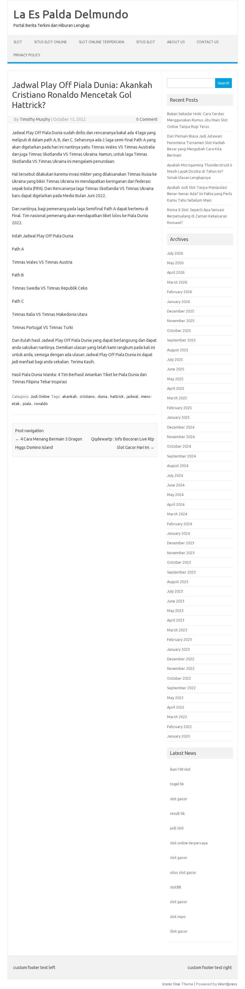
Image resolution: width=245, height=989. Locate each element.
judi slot (177, 828)
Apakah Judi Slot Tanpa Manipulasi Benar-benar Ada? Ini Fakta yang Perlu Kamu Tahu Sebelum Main (199, 193)
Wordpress (227, 984)
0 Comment (146, 119)
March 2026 (177, 282)
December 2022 (180, 659)
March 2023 (177, 630)
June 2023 (175, 601)
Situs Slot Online (50, 42)
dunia (102, 396)
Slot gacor (179, 931)
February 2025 (179, 408)
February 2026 (179, 292)
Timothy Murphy (35, 119)
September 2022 (181, 688)
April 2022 (175, 707)
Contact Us (207, 42)
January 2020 (178, 736)
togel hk (177, 784)
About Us (176, 42)
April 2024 (175, 504)
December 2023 (180, 543)
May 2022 (175, 698)
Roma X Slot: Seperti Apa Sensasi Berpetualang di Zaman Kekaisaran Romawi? (197, 216)
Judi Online (40, 396)
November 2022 (181, 668)
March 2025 (177, 398)
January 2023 (178, 649)
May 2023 (175, 610)
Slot (17, 42)
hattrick (117, 396)
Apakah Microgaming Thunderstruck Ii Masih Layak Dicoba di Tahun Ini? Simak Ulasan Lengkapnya (199, 171)
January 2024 (178, 533)
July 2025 (175, 359)
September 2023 (181, 572)
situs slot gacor (183, 872)
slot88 (175, 887)
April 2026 (175, 272)
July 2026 (175, 253)
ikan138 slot (180, 769)
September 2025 (181, 340)
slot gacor (178, 799)
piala (27, 403)
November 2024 (181, 437)
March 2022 (177, 717)
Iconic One (171, 984)
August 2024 (177, 465)
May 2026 (175, 263)
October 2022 (179, 678)
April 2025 (175, 388)
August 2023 (177, 582)
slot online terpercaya (189, 843)
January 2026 (178, 301)
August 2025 (177, 350)
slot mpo (178, 916)
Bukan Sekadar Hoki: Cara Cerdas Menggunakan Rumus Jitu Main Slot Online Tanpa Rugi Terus (197, 120)
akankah (69, 396)
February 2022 (179, 726)
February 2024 (179, 524)
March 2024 (177, 514)
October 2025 (179, 330)
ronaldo (41, 403)
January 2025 (178, 417)
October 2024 (179, 446)
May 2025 (175, 379)
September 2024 (181, 456)
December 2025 (180, 311)
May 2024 (175, 494)
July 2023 (175, 591)
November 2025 (181, 321)
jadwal (132, 396)
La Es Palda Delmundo (70, 14)
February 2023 (179, 639)
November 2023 (181, 553)
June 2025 (175, 369)
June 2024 (175, 485)
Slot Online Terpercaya (101, 42)
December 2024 (180, 427)
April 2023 (175, 620)
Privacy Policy (26, 55)
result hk (177, 813)
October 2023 (179, 562)
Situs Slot (145, 42)
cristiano (87, 396)
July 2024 (175, 475)
